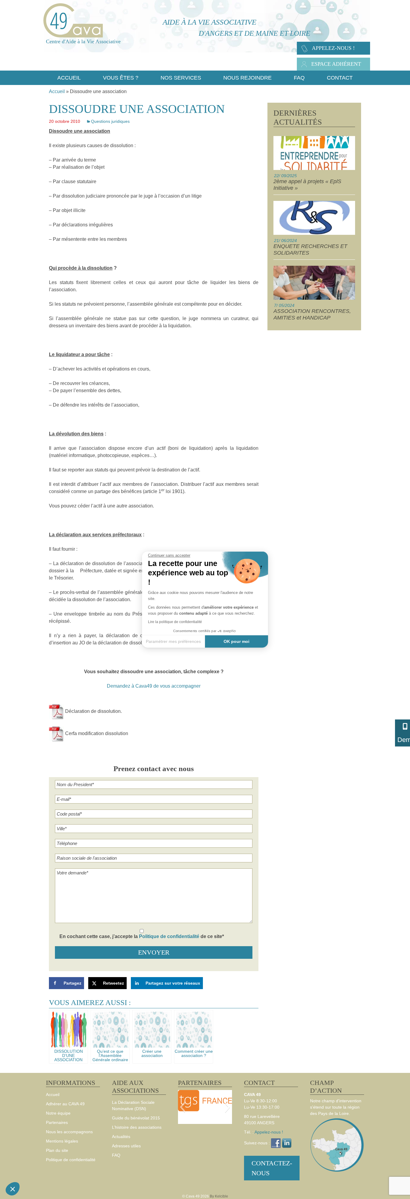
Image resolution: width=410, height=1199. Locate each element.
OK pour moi (236, 641)
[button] (12, 1189)
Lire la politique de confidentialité (175, 622)
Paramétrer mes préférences (173, 641)
